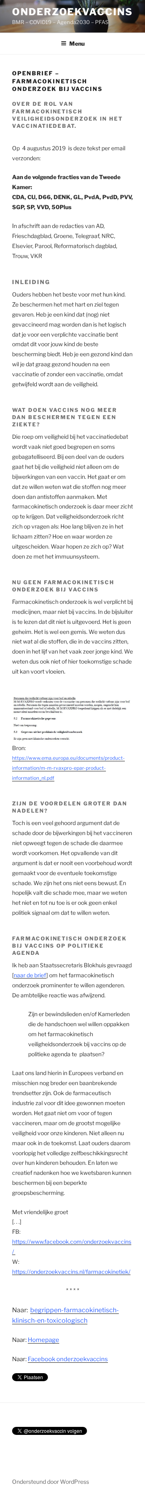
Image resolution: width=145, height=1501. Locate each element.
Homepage (43, 1340)
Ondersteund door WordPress (50, 1481)
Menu (77, 43)
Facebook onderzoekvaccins (68, 1359)
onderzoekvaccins (72, 12)
